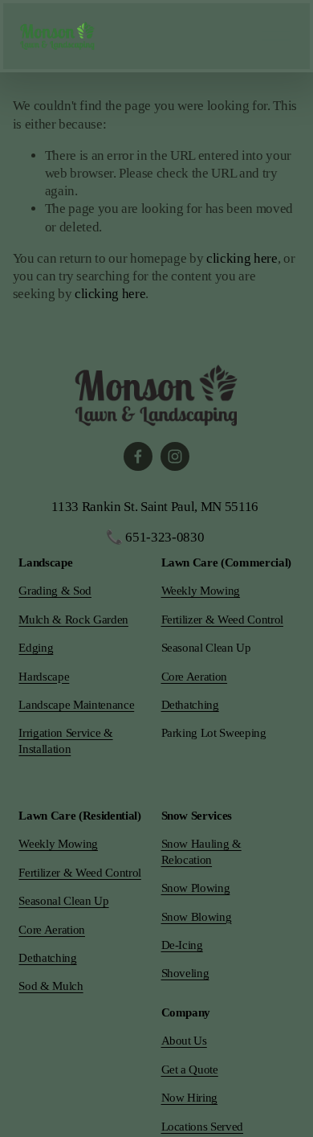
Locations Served (202, 1126)
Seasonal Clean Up (63, 900)
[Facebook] (138, 456)
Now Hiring (189, 1097)
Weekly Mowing (201, 590)
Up (243, 647)
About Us (184, 1040)
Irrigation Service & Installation (65, 740)
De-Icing (182, 945)
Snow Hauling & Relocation (201, 851)
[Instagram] (175, 456)
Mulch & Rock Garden (73, 619)
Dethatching (190, 704)
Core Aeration (194, 676)
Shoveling (185, 973)
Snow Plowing (195, 887)
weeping (246, 732)
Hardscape (43, 676)
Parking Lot (189, 732)
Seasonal (182, 647)
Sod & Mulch (50, 986)
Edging (35, 647)
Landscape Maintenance (76, 704)
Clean (219, 647)
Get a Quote (189, 1069)
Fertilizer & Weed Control (222, 619)
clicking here (242, 258)
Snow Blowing (196, 916)
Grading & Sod (54, 590)
